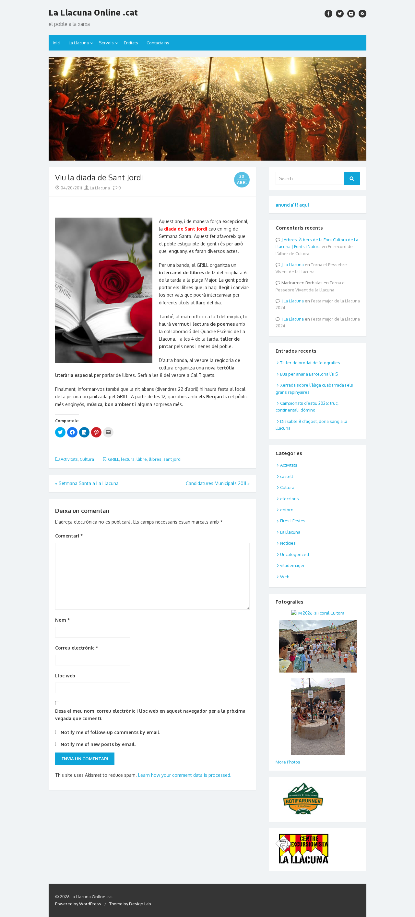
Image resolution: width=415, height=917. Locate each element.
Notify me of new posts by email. (98, 744)
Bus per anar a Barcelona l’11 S (309, 374)
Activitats (69, 459)
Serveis (106, 42)
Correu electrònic (76, 648)
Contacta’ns (158, 42)
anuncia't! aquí (292, 205)
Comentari (69, 535)
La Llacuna (79, 42)
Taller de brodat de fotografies (310, 362)
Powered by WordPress (78, 903)
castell (286, 476)
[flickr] (351, 13)
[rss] (362, 13)
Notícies (288, 543)
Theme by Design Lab (130, 903)
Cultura (87, 459)
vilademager (292, 565)
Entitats (131, 42)
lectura (128, 459)
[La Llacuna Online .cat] (207, 109)
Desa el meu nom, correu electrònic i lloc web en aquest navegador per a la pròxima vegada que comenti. (150, 714)
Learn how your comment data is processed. (184, 775)
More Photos (288, 761)
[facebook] (328, 13)
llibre (141, 459)
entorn (286, 509)
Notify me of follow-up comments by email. (110, 732)
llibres (155, 459)
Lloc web (65, 675)
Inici (56, 42)
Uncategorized (294, 554)
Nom (62, 620)
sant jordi (172, 459)
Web (285, 576)
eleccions (289, 498)
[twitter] (340, 13)
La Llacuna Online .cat (93, 12)
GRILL (113, 459)
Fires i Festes (292, 520)
